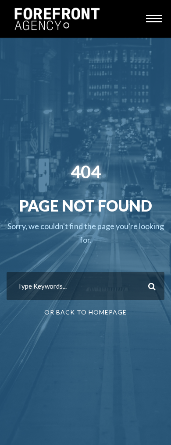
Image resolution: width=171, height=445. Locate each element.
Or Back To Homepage (85, 312)
